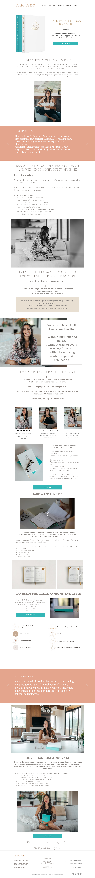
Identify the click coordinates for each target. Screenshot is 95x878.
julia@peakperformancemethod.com (73, 866)
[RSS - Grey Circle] (81, 874)
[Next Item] (80, 574)
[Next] (87, 143)
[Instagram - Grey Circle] (76, 874)
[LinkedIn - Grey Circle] (73, 874)
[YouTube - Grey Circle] (78, 874)
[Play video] (47, 514)
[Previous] (8, 143)
